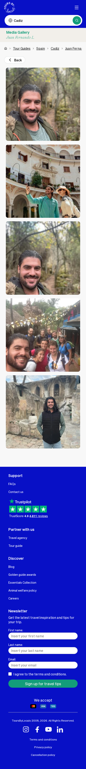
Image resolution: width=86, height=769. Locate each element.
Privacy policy (43, 747)
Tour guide (15, 545)
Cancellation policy (43, 755)
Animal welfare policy (22, 590)
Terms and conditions (43, 739)
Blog (11, 566)
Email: (12, 659)
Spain (40, 48)
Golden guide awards (22, 574)
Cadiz (55, 48)
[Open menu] (76, 7)
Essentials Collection (22, 582)
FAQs (12, 484)
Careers (13, 598)
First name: (15, 630)
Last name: (15, 644)
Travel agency (17, 538)
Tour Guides (21, 48)
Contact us (15, 492)
